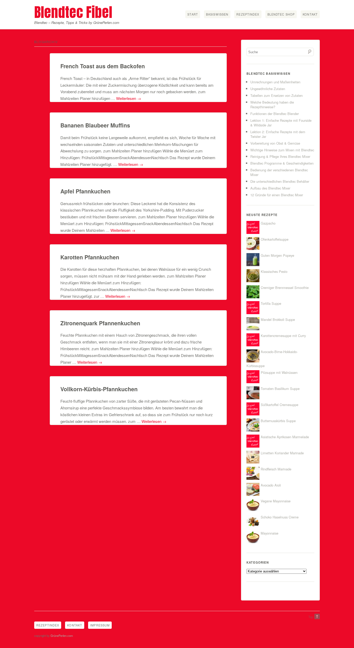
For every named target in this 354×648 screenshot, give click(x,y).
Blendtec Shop (281, 14)
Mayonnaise (269, 533)
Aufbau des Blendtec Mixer (270, 188)
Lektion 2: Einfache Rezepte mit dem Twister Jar (277, 134)
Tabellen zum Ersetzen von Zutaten (276, 95)
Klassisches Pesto (274, 271)
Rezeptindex (247, 14)
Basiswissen (217, 14)
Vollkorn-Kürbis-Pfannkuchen (99, 389)
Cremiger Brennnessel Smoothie (285, 287)
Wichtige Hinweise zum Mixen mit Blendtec (282, 149)
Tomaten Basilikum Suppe (280, 388)
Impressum (100, 625)
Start (192, 14)
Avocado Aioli (271, 485)
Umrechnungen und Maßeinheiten (275, 81)
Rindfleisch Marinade (276, 469)
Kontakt (310, 14)
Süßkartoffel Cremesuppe (279, 404)
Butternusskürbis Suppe (278, 420)
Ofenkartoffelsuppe (274, 239)
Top (310, 617)
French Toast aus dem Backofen (102, 66)
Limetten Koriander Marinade (282, 452)
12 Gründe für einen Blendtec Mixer (276, 194)
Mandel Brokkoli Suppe (278, 319)
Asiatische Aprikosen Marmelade (285, 436)
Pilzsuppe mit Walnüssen (279, 372)
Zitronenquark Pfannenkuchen (100, 323)
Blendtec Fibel (73, 12)
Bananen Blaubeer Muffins (95, 125)
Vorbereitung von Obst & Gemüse (275, 143)
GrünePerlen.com (62, 635)
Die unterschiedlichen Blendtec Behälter (279, 181)
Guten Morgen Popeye (277, 255)
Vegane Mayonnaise (276, 500)
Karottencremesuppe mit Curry (283, 335)
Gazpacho (268, 223)
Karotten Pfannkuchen (89, 257)
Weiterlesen (128, 98)
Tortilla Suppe (271, 303)
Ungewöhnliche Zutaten (267, 88)
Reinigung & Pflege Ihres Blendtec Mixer (280, 156)
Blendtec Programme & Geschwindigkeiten (282, 163)
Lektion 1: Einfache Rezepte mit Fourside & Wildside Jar (280, 122)
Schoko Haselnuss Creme (280, 517)
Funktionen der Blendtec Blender (274, 113)
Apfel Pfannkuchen (85, 191)
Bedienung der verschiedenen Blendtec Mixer (279, 172)
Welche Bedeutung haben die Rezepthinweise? (272, 104)
